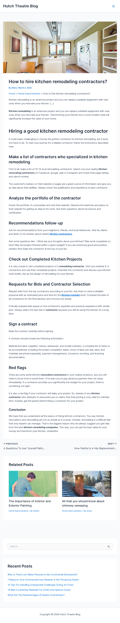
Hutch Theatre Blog (20, 6)
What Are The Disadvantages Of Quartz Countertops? (36, 595)
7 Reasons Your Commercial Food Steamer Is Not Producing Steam (43, 579)
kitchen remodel (71, 295)
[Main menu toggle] (113, 6)
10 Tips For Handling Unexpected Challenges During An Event (40, 584)
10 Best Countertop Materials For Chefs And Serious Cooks (39, 589)
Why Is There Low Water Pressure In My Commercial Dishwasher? (43, 574)
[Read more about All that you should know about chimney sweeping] (86, 483)
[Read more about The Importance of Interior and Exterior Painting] (33, 483)
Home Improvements (18, 511)
